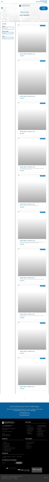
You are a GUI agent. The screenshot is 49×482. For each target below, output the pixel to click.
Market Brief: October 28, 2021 (27, 96)
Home (21, 15)
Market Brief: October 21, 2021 (27, 204)
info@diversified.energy (8, 425)
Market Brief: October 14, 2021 (27, 314)
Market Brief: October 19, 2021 (27, 277)
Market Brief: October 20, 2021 (27, 240)
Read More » (22, 55)
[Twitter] (47, 477)
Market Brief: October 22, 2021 (27, 167)
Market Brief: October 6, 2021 (27, 386)
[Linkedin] (2, 2)
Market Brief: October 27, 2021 (27, 131)
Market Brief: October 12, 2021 (27, 351)
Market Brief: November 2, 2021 (27, 53)
